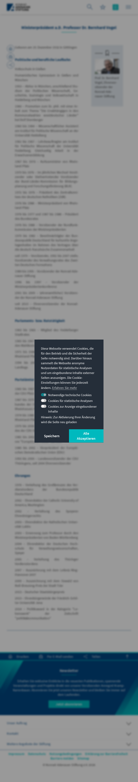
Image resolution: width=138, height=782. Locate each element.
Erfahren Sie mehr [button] (64, 388)
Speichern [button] (52, 436)
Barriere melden (62, 758)
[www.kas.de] (18, 7)
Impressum (16, 754)
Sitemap (83, 758)
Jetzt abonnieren (69, 704)
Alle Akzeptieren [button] (86, 436)
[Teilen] (10, 64)
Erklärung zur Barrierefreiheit (106, 754)
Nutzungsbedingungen (65, 754)
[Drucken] (10, 48)
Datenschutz (37, 754)
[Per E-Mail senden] (10, 56)
